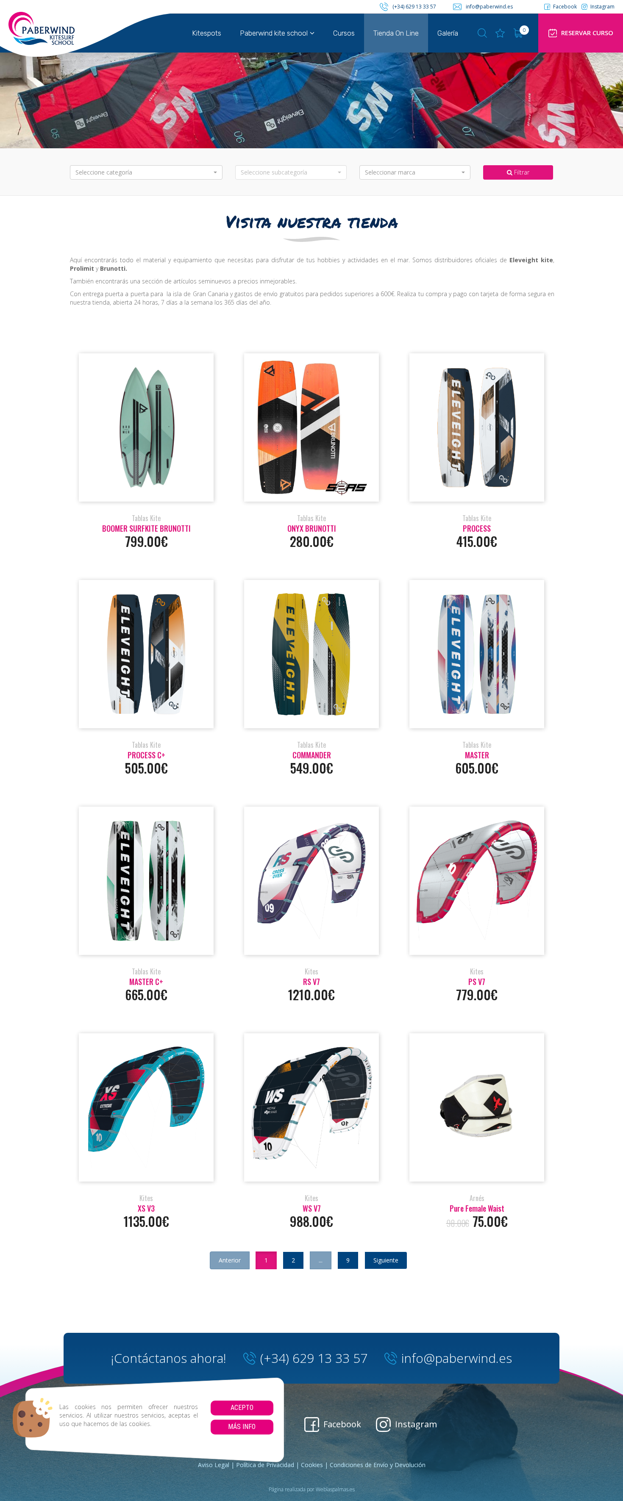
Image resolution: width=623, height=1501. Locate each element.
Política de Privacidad (265, 1465)
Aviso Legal (213, 1465)
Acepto (242, 1408)
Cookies (312, 1465)
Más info (242, 1427)
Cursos (344, 33)
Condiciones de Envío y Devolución (378, 1465)
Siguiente (385, 1260)
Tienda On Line (396, 33)
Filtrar (520, 172)
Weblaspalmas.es (335, 1489)
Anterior (230, 1260)
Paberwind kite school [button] (274, 33)
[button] (146, 172)
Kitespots (206, 33)
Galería (447, 33)
